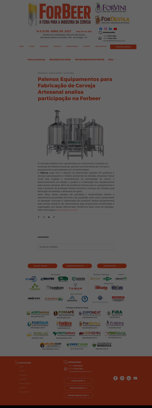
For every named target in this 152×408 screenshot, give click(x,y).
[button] (140, 400)
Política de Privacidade (80, 400)
